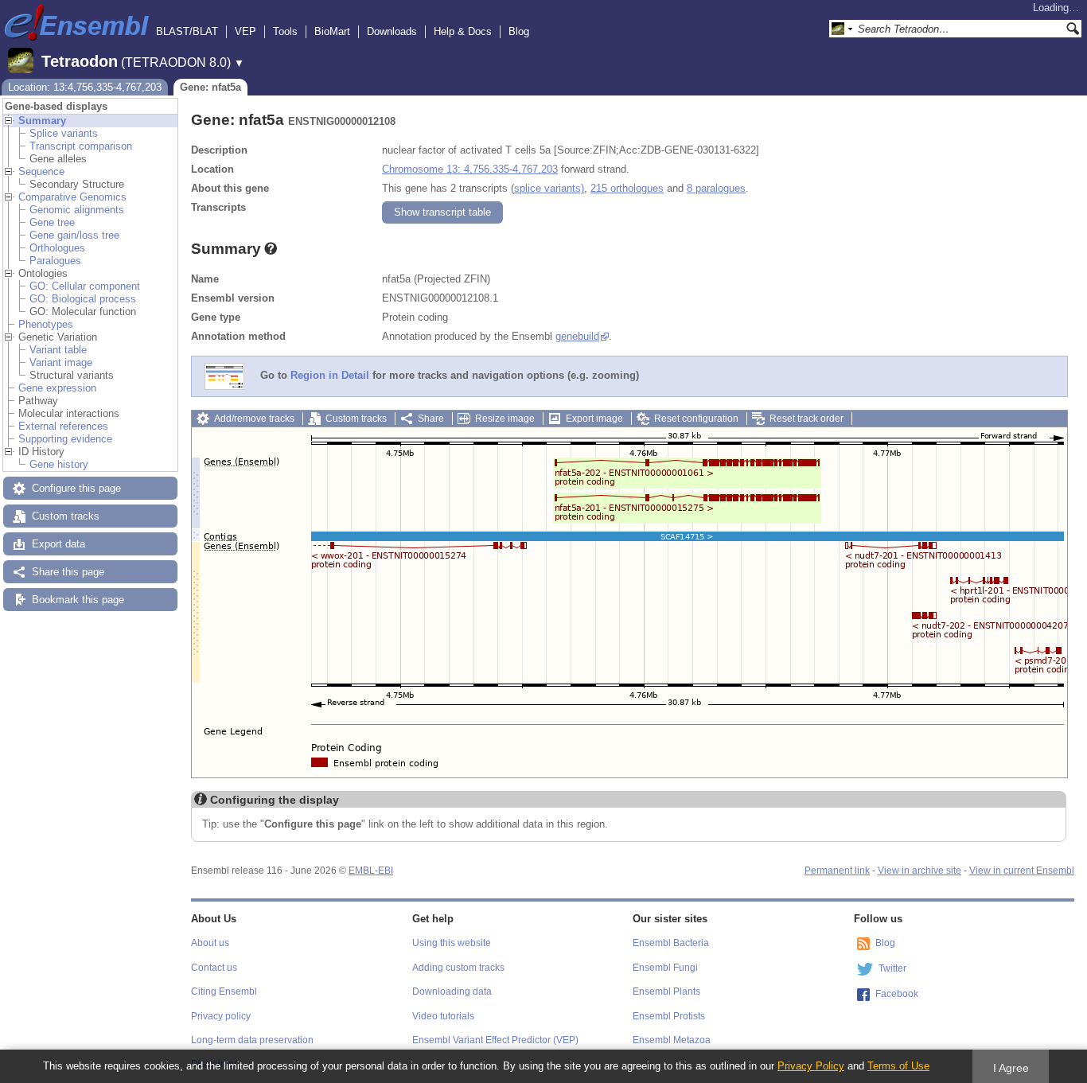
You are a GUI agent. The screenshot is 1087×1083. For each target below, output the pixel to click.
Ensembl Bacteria (671, 943)
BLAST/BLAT (187, 31)
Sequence (41, 171)
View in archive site (919, 870)
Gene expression (57, 388)
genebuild (577, 336)
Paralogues (55, 261)
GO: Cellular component (84, 286)
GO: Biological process (82, 299)
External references (63, 426)
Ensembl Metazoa (672, 1040)
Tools (285, 31)
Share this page (68, 572)
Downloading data (452, 991)
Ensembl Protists (669, 1016)
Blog (518, 31)
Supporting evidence (65, 439)
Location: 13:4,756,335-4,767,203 (85, 87)
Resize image (505, 418)
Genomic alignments (76, 210)
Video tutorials (443, 1016)
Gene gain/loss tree (74, 235)
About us (210, 943)
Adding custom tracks (458, 967)
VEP (245, 31)
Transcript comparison (80, 146)
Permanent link (837, 870)
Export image (594, 418)
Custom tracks (65, 516)
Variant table (58, 350)
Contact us (214, 967)
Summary (42, 121)
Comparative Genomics (72, 197)
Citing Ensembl (224, 991)
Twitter (892, 968)
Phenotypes (45, 324)
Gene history (58, 464)
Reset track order (806, 418)
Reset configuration (696, 418)
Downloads (392, 31)
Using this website (451, 943)
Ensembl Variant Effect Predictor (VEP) (495, 1040)
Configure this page (76, 488)
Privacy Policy (810, 1066)
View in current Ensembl (1021, 870)
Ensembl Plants (666, 991)
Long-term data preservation (252, 1040)
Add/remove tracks (254, 418)
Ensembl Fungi (665, 967)
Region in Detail (329, 376)
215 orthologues (627, 188)
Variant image (60, 362)
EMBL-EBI (371, 870)
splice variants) (549, 188)
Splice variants (63, 133)
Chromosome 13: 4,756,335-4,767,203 (470, 169)
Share (431, 418)
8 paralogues (716, 188)
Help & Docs (463, 31)
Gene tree (52, 222)
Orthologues (57, 248)
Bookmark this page (78, 600)
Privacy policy (221, 1016)
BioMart (332, 31)
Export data (58, 544)
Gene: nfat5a (210, 87)
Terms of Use (898, 1066)
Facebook (896, 994)
